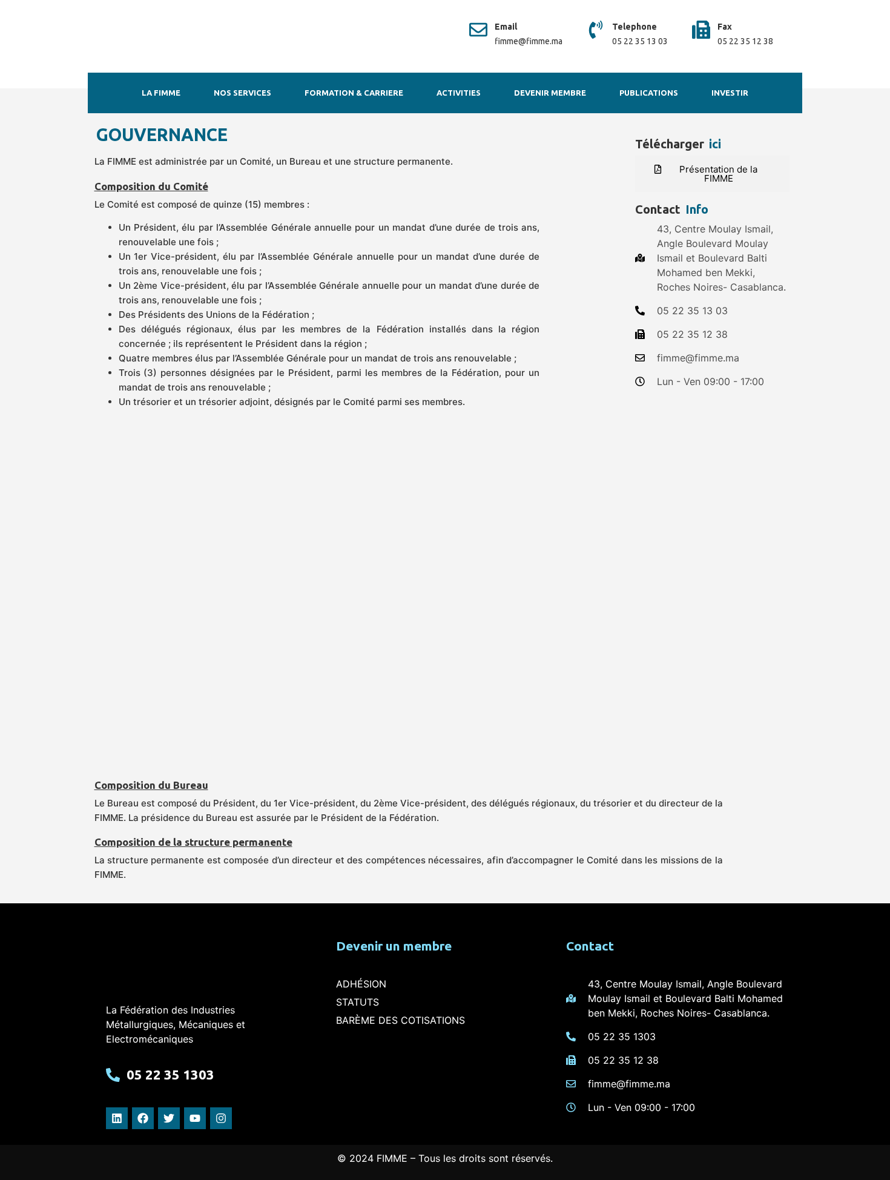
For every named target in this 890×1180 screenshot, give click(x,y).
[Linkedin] (117, 1118)
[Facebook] (143, 1118)
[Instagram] (221, 1118)
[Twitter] (169, 1118)
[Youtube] (195, 1118)
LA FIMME (161, 92)
